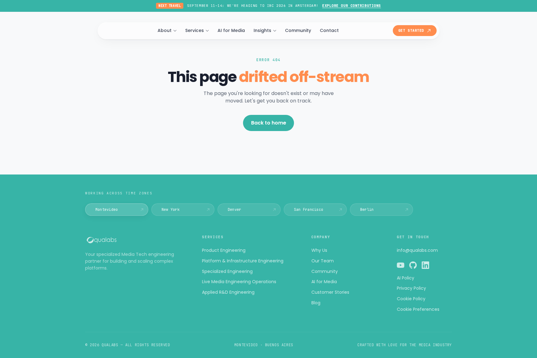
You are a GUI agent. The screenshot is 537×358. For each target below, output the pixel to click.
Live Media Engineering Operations (239, 282)
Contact (329, 30)
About (165, 30)
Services (194, 30)
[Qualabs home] (136, 240)
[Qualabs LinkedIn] (425, 266)
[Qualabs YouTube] (400, 266)
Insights (262, 30)
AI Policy (405, 278)
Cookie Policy (411, 299)
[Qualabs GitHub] (413, 266)
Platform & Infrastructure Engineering (242, 261)
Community (298, 30)
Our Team (322, 261)
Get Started (411, 30)
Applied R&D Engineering (228, 292)
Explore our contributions (351, 5)
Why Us (319, 250)
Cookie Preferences (418, 309)
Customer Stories (330, 292)
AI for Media (231, 30)
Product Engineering (224, 250)
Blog (315, 303)
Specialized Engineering (227, 271)
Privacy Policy (411, 288)
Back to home (268, 122)
